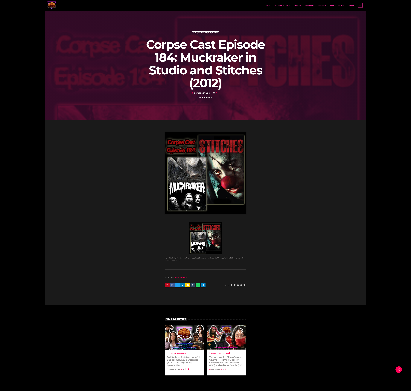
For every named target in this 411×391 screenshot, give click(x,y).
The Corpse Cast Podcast (205, 33)
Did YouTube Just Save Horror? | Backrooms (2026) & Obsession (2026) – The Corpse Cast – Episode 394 (183, 361)
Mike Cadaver (181, 277)
